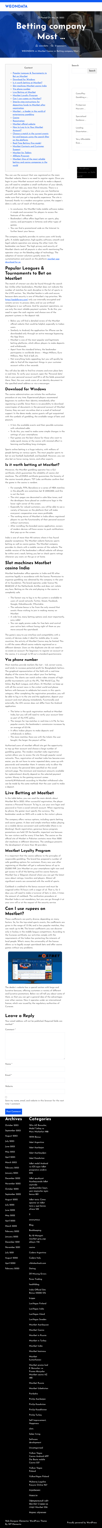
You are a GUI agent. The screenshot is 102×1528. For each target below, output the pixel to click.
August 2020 (11, 1258)
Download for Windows (24, 80)
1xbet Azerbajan (36, 1148)
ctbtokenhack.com (37, 1263)
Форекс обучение (37, 1513)
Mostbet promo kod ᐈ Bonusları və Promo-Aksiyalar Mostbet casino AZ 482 (38, 1371)
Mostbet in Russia (37, 1335)
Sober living (34, 1434)
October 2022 (12, 1189)
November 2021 (12, 1247)
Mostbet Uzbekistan (38, 1388)
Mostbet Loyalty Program (25, 95)
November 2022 (13, 1184)
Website (9, 1086)
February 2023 (12, 1168)
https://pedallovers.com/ (16, 300)
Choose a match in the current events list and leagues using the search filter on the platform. (31, 137)
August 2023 (11, 1136)
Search (75, 66)
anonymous (34, 1220)
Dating (32, 1269)
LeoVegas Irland (37, 1314)
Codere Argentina (37, 1253)
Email (8, 1075)
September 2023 (13, 1131)
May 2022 (10, 1215)
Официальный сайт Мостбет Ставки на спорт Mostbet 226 (38, 1504)
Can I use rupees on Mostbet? (27, 99)
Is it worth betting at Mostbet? (27, 83)
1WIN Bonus (35, 1137)
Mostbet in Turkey (37, 1341)
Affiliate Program (21, 156)
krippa (32, 1298)
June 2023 (10, 1147)
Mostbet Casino (45, 51)
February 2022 (12, 1231)
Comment (10, 1030)
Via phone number (21, 89)
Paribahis (33, 1394)
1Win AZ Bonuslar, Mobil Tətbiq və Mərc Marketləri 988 (38, 1128)
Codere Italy (35, 1258)
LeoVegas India (36, 1309)
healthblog (34, 1284)
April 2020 (10, 1263)
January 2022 (11, 1237)
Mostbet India (35, 1346)
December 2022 (12, 1178)
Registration (19, 121)
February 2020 (12, 1269)
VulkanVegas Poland (39, 1476)
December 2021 (12, 1242)
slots (31, 1429)
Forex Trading (35, 1279)
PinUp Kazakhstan (38, 1410)
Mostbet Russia (36, 1383)
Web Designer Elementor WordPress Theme (26, 1521)
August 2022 (11, 1200)
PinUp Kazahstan (37, 1404)
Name (8, 1064)
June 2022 (10, 1210)
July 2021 (9, 1253)
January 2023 (11, 1173)
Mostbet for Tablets (22, 153)
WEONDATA (16, 6)
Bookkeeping (35, 1230)
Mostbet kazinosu (37, 1351)
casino (32, 1247)
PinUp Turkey (35, 1415)
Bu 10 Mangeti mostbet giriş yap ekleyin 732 (37, 1239)
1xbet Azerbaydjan (37, 1153)
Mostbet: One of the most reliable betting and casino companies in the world (30, 162)
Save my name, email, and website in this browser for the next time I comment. (34, 1102)
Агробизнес (35, 1490)
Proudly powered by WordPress (82, 1523)
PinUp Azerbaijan (37, 1399)
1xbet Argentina (36, 1142)
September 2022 (13, 1194)
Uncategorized (36, 1448)
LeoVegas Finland (37, 1304)
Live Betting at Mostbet (24, 92)
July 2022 (9, 1205)
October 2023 (11, 1125)
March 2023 (11, 1162)
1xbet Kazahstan (36, 1158)
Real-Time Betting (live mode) (27, 143)
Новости (33, 1496)
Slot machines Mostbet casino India (30, 86)
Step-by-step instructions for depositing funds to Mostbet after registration (29, 105)
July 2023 (9, 1141)
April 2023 (10, 1157)
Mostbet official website (24, 124)
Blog (31, 1225)
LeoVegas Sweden (37, 1319)
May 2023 (10, 1152)
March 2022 (11, 1226)
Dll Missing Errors (37, 1274)
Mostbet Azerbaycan (39, 1325)
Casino (16, 118)
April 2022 (10, 1221)
